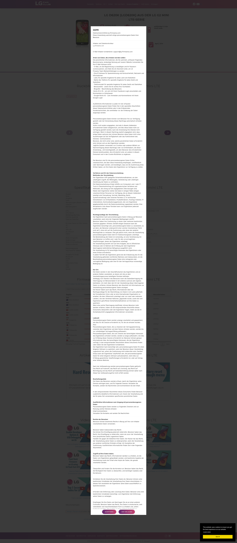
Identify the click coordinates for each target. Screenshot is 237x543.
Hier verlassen (126, 512)
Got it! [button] (218, 536)
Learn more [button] (207, 532)
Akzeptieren (109, 512)
